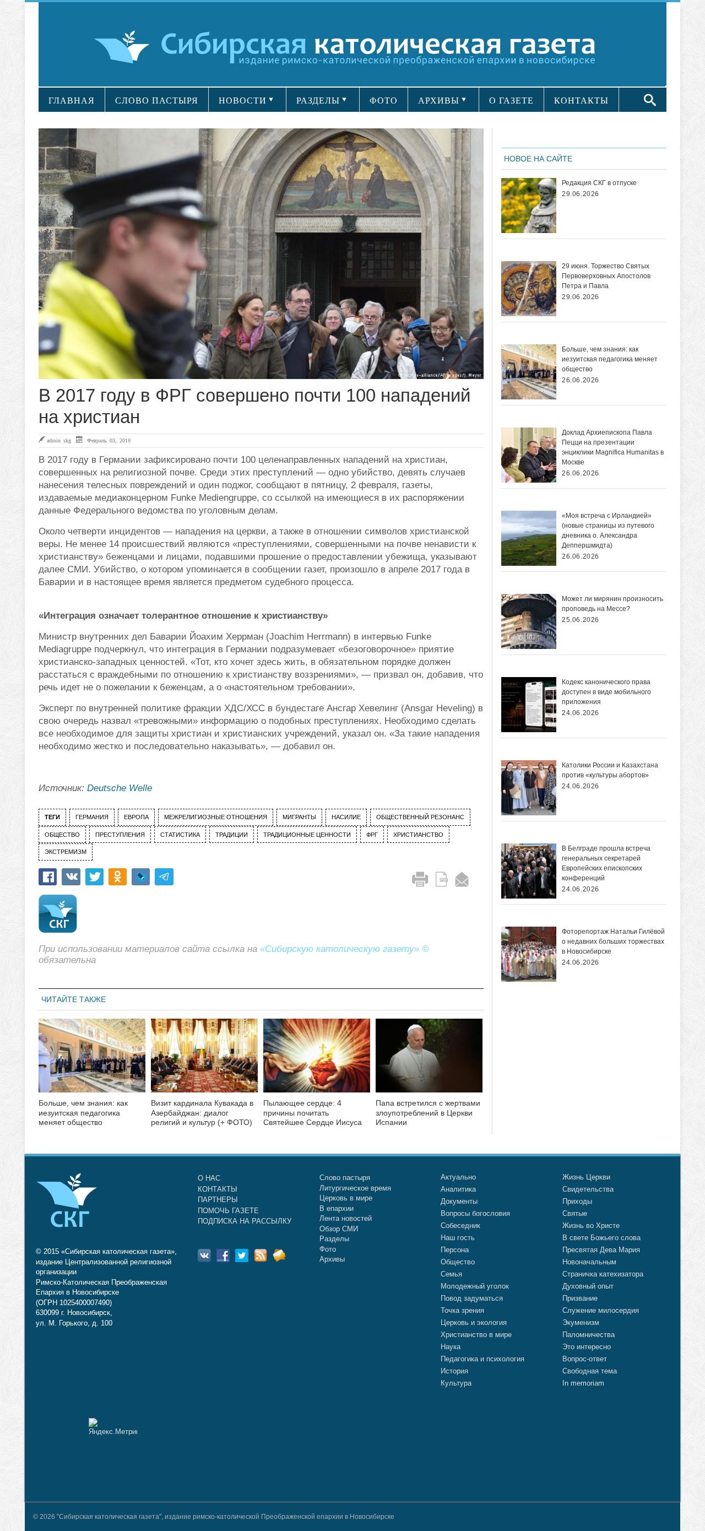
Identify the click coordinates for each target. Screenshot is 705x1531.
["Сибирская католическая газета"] (351, 46)
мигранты (299, 817)
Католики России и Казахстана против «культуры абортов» (610, 770)
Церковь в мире (345, 1198)
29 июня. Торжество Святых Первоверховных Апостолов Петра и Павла (606, 276)
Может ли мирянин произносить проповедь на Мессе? (612, 604)
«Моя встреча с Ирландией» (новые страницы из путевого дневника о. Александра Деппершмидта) (608, 530)
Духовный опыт (588, 1286)
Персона (455, 1250)
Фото (327, 1249)
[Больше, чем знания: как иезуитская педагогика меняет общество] (92, 1062)
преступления (120, 834)
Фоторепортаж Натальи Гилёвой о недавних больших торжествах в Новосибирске (613, 941)
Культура (456, 1383)
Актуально (458, 1177)
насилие (346, 817)
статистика (180, 834)
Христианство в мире (476, 1334)
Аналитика (458, 1189)
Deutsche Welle (119, 788)
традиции (231, 834)
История (454, 1371)
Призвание (580, 1298)
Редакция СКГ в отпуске (599, 183)
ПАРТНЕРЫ (218, 1199)
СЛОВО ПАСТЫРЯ (156, 100)
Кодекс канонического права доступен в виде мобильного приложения (606, 692)
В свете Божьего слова (601, 1238)
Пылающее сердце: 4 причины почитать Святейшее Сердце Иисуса (312, 1113)
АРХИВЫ (438, 100)
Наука (450, 1347)
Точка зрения (462, 1310)
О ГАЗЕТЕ (511, 100)
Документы (459, 1201)
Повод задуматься (472, 1298)
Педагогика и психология (482, 1359)
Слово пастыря (344, 1177)
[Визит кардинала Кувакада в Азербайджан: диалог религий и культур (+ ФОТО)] (204, 1062)
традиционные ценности (307, 834)
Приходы (577, 1201)
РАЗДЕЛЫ (318, 100)
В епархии (336, 1208)
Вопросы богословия (475, 1213)
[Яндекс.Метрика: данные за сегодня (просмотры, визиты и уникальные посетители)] (113, 1426)
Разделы (334, 1239)
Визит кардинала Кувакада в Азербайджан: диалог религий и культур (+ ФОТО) (202, 1113)
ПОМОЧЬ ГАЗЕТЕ (228, 1211)
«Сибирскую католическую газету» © (344, 949)
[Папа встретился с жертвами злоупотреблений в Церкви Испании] (429, 1062)
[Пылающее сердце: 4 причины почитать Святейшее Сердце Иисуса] (316, 1062)
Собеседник (460, 1225)
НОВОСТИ (243, 100)
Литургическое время (355, 1188)
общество (62, 834)
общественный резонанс (420, 817)
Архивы (332, 1259)
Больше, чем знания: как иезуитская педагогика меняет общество (83, 1113)
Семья (451, 1274)
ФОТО (384, 100)
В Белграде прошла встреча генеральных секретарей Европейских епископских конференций (606, 863)
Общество (458, 1262)
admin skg (59, 440)
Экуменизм (580, 1322)
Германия (92, 817)
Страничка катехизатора (602, 1274)
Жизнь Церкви (586, 1177)
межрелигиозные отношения (215, 817)
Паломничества (588, 1334)
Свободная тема (589, 1371)
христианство (418, 834)
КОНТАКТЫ (581, 100)
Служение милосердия (600, 1310)
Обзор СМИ (338, 1229)
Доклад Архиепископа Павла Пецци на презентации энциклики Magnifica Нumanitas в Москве (613, 447)
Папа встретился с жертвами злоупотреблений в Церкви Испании (428, 1113)
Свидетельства (588, 1189)
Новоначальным (589, 1262)
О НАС (209, 1178)
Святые (574, 1213)
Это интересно (586, 1347)
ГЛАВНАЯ (71, 100)
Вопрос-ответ (584, 1359)
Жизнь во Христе (591, 1225)
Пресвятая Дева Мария (601, 1250)
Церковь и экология (474, 1322)
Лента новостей (345, 1218)
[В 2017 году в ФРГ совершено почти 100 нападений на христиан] (261, 253)
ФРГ (372, 834)
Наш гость (458, 1238)
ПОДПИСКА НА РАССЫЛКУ (244, 1221)
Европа (136, 817)
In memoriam (583, 1383)
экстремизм (65, 851)
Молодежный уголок (475, 1286)
